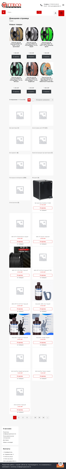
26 (43, 417)
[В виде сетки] (29, 99)
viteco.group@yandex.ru (54, 6)
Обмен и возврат (8, 442)
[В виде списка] (32, 99)
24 (35, 417)
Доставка (6, 440)
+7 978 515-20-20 (54, 4)
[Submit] (39, 12)
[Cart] (61, 13)
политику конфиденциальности (20, 466)
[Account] (55, 13)
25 (39, 417)
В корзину (16, 56)
